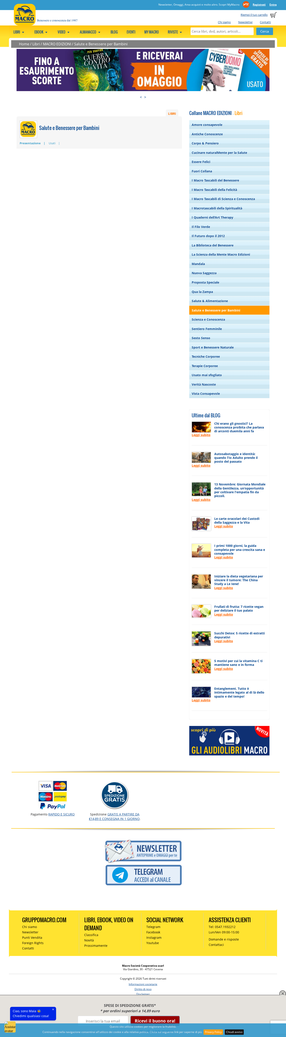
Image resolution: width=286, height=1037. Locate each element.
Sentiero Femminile (207, 329)
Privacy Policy (213, 1032)
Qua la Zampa (202, 292)
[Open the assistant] (10, 1027)
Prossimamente (95, 945)
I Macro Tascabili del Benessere (215, 180)
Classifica (91, 935)
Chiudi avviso (234, 1032)
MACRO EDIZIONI (57, 44)
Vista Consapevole (206, 393)
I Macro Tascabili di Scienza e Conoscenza (223, 199)
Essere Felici (201, 162)
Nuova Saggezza (204, 273)
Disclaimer (143, 994)
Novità (89, 940)
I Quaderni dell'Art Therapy (212, 217)
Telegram (153, 927)
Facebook (153, 932)
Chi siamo (224, 22)
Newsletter (245, 22)
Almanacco (88, 31)
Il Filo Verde (201, 227)
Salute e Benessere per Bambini (101, 44)
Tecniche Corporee (206, 356)
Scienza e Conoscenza (208, 319)
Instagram (154, 937)
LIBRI (172, 113)
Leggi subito (201, 435)
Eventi (131, 31)
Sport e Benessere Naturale (213, 347)
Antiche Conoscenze (207, 134)
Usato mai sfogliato (207, 375)
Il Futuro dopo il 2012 (208, 236)
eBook (39, 31)
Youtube (152, 943)
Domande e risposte (224, 939)
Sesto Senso (201, 338)
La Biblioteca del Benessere (212, 245)
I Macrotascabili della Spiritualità (217, 208)
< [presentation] (141, 97)
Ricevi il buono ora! (155, 1021)
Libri (17, 31)
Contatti (265, 22)
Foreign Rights (33, 943)
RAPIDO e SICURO (61, 814)
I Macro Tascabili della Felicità (214, 190)
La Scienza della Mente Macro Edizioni (221, 254)
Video (62, 31)
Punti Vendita (32, 937)
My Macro (151, 31)
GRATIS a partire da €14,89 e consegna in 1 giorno (114, 816)
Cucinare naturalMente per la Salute (219, 153)
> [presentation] (145, 97)
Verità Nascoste (204, 384)
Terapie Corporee (205, 366)
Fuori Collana (202, 171)
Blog (114, 31)
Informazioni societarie (143, 984)
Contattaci (216, 945)
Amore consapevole (207, 125)
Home (24, 44)
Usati (52, 143)
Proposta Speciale (205, 282)
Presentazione (30, 143)
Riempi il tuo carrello (254, 15)
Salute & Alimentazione (210, 301)
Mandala (198, 264)
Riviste (173, 31)
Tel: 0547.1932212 (222, 927)
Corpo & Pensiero (205, 143)
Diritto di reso (143, 989)
